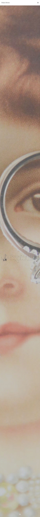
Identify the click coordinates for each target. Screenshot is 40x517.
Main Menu (5, 3)
